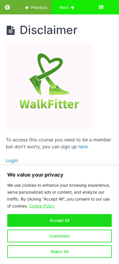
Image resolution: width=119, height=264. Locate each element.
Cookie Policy (42, 205)
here (83, 146)
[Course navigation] (101, 7)
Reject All (59, 251)
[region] (59, 214)
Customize (59, 235)
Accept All (59, 220)
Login (12, 160)
